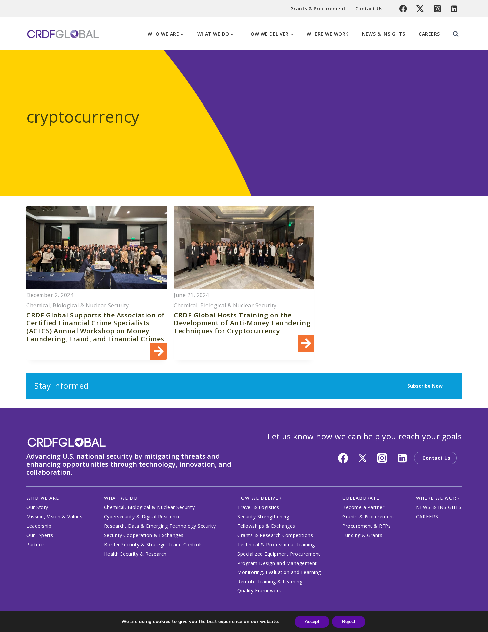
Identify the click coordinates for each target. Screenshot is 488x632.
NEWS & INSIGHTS (439, 507)
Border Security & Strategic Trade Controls (153, 544)
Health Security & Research (135, 554)
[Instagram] (437, 8)
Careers (429, 34)
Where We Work (328, 34)
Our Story (37, 507)
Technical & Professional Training (276, 544)
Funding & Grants (362, 535)
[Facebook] (403, 8)
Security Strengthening (263, 516)
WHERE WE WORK (438, 498)
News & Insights (383, 34)
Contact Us (369, 8)
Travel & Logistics (258, 507)
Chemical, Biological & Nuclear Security (149, 507)
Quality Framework (259, 590)
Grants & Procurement (318, 8)
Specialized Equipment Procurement (278, 554)
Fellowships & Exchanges (266, 526)
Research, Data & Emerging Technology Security (160, 526)
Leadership (38, 526)
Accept (312, 621)
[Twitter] (420, 8)
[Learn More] (96, 283)
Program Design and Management (277, 563)
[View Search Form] (456, 34)
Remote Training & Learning (269, 581)
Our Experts (39, 535)
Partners (36, 544)
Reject (348, 621)
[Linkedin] (454, 8)
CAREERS (427, 516)
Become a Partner (363, 507)
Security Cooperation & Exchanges (144, 535)
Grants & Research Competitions (275, 535)
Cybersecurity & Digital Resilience (142, 516)
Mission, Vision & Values (54, 516)
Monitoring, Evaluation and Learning (279, 572)
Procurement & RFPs (366, 526)
